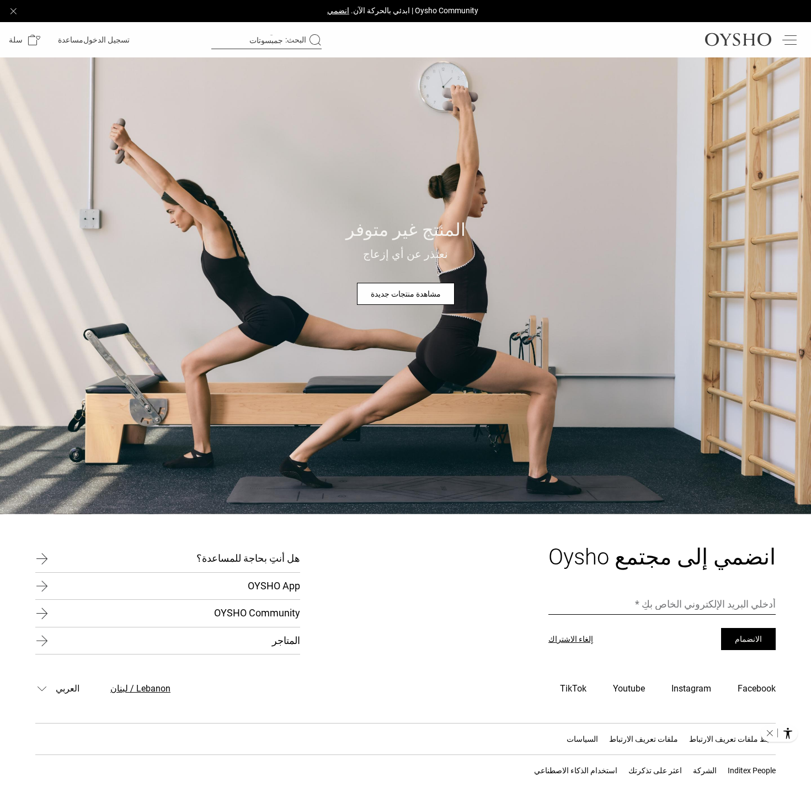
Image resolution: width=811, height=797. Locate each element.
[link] (107, 40)
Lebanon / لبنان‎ (140, 688)
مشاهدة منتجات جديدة (406, 293)
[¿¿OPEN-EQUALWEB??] (779, 733)
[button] (24, 40)
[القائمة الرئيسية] (789, 40)
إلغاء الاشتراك (570, 639)
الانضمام (748, 639)
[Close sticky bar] (13, 11)
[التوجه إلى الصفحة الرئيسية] (738, 39)
